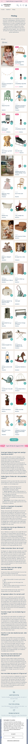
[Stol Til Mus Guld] (20, 183)
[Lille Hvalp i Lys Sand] (7, 141)
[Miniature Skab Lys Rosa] (20, 269)
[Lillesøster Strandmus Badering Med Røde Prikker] (20, 420)
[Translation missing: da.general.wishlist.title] (23, 5)
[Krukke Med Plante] (7, 399)
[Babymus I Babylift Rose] (7, 247)
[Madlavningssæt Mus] (7, 335)
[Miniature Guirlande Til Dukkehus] (7, 74)
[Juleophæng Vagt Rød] (20, 74)
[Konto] (20, 5)
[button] (2, 1)
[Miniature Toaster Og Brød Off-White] (7, 291)
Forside (2, 9)
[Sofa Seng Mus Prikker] (20, 226)
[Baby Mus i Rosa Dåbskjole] (7, 183)
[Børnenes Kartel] (22, 446)
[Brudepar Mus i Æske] (20, 247)
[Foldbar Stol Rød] (20, 399)
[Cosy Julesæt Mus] (20, 206)
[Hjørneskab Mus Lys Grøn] (7, 313)
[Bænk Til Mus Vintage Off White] (20, 313)
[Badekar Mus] (7, 206)
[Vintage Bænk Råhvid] (20, 379)
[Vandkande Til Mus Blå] (7, 379)
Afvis (13, 737)
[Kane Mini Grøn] (20, 141)
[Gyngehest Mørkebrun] (20, 357)
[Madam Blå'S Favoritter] (7, 119)
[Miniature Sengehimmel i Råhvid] (7, 269)
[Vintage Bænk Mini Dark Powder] (20, 52)
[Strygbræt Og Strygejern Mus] (20, 335)
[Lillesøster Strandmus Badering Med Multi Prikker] (20, 96)
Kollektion (8, 9)
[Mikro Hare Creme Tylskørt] (7, 420)
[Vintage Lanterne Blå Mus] (7, 357)
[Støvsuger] (20, 291)
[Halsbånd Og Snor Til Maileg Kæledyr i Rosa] (20, 162)
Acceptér (13, 734)
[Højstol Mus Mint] (7, 96)
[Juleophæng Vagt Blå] (20, 119)
